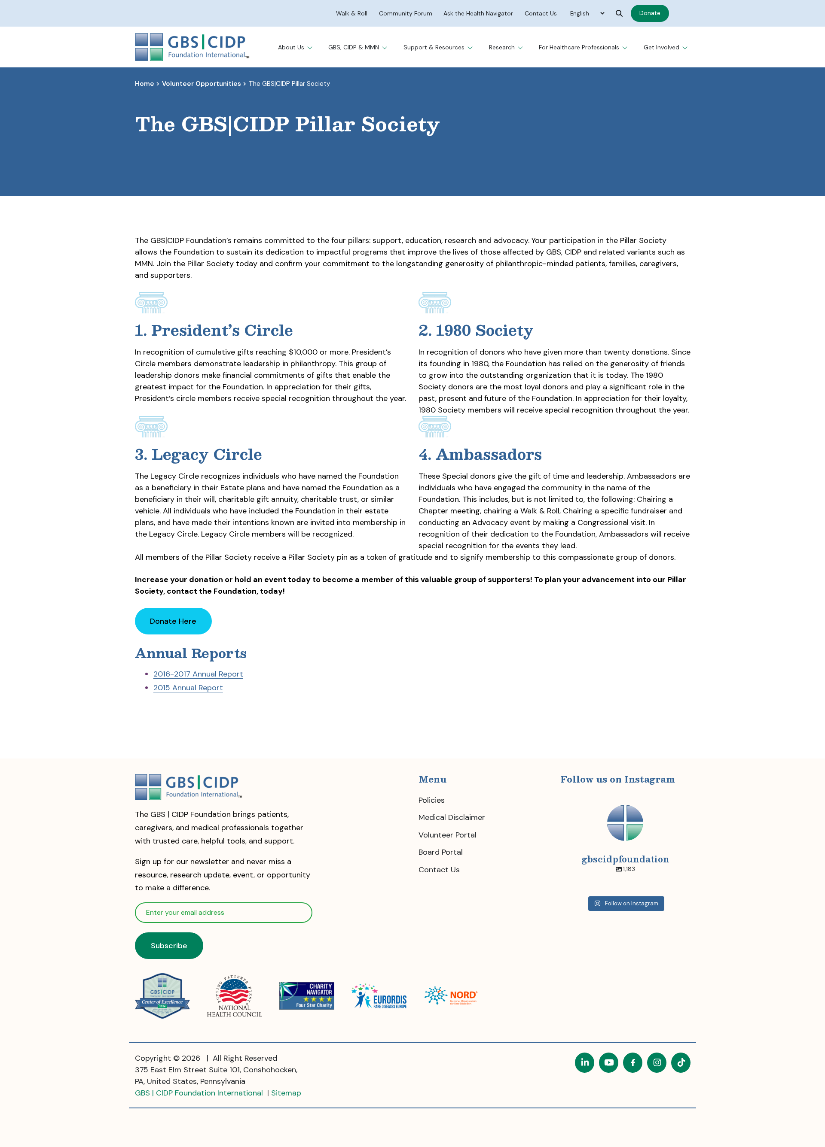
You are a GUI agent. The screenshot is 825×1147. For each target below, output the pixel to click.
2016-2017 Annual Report (198, 674)
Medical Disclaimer (452, 817)
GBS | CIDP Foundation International (200, 1093)
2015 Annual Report (188, 688)
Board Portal (441, 852)
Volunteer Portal (448, 835)
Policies (432, 800)
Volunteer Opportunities (201, 83)
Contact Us (439, 870)
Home (144, 83)
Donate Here (181, 625)
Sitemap (286, 1093)
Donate (654, 14)
